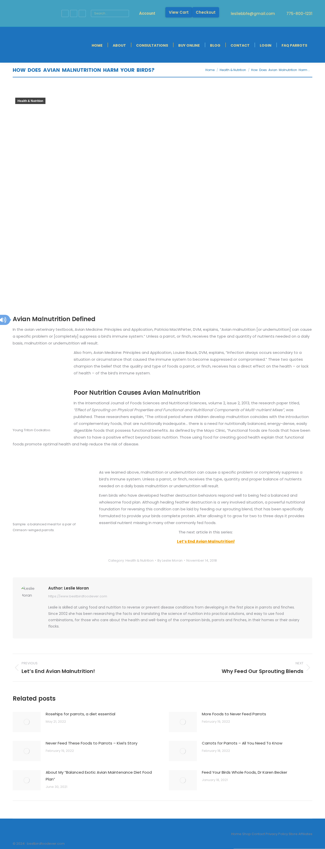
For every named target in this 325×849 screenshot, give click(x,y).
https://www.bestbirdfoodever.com (77, 596)
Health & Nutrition (30, 101)
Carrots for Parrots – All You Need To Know (242, 743)
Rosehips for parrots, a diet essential (80, 714)
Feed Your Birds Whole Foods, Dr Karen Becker (244, 772)
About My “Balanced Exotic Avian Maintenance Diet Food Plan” (99, 776)
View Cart (179, 12)
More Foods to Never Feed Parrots (234, 714)
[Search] (124, 13)
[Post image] (27, 722)
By (170, 560)
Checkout (206, 12)
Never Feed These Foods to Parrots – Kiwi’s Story (91, 743)
